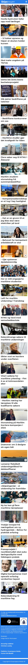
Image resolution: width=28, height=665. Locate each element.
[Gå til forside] (12, 2)
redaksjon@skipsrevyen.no (9, 615)
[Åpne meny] (26, 2)
